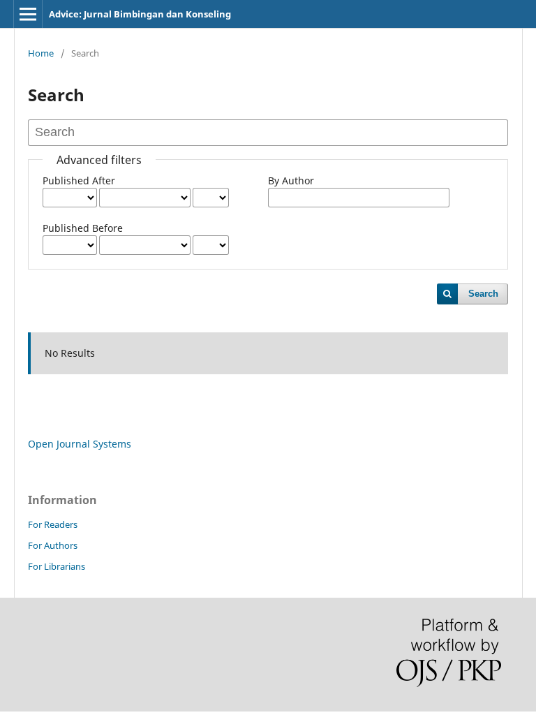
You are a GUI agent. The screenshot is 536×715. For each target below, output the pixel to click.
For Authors (52, 545)
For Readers (52, 524)
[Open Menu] (28, 14)
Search (483, 293)
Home (41, 53)
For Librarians (56, 566)
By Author (291, 180)
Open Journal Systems (79, 443)
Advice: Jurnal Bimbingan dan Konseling (140, 14)
